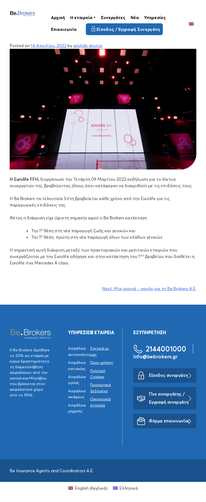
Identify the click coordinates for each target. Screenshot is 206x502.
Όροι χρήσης (101, 362)
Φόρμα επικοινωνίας (169, 420)
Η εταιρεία (81, 17)
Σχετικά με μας (99, 351)
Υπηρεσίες (155, 17)
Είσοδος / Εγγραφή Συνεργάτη (128, 29)
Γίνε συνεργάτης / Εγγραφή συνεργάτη (169, 398)
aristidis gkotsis (87, 45)
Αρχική (58, 17)
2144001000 (166, 349)
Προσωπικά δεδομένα (100, 387)
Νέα (135, 17)
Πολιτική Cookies (97, 373)
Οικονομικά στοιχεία (100, 402)
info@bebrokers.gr (155, 357)
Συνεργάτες (113, 17)
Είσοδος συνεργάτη (168, 375)
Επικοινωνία (63, 29)
